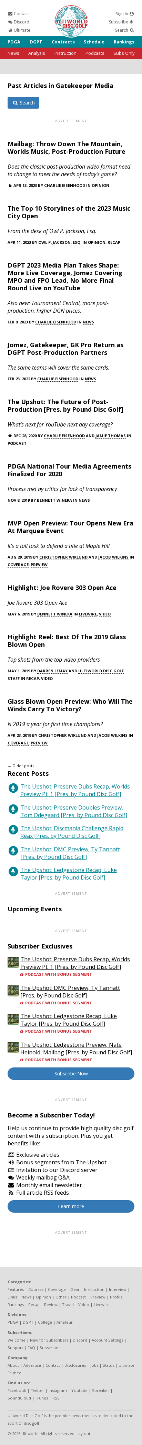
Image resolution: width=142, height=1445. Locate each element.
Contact (21, 14)
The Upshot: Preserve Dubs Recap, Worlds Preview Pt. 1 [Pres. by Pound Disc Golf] (75, 790)
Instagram (58, 1390)
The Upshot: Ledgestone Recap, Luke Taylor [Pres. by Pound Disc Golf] (68, 873)
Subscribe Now (71, 1073)
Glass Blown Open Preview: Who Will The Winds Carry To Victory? (70, 705)
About (13, 1365)
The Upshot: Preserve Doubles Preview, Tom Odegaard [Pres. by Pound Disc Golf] (73, 811)
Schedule (94, 42)
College (45, 1322)
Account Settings (107, 1340)
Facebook (17, 1390)
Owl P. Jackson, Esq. (59, 242)
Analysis (36, 53)
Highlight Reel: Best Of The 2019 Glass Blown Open (67, 641)
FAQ (31, 1347)
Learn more (71, 1206)
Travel (68, 1304)
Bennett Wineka (54, 500)
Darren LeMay (52, 670)
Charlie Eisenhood (64, 185)
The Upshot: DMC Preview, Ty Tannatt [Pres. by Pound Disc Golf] (70, 853)
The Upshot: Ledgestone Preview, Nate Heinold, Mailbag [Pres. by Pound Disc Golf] (76, 1048)
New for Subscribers (49, 1340)
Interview (117, 1289)
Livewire (88, 613)
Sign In (122, 14)
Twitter (37, 1390)
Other (61, 1297)
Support (15, 1347)
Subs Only (123, 53)
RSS (56, 1398)
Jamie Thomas (110, 435)
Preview (39, 564)
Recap (114, 242)
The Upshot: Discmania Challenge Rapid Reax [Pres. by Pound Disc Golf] (71, 832)
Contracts (63, 42)
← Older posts (21, 765)
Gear (75, 1289)
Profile (116, 1297)
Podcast (17, 443)
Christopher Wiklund (63, 557)
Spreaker (100, 1390)
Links (12, 1297)
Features (16, 1289)
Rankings (124, 42)
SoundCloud (19, 1398)
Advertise (32, 1365)
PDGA (14, 42)
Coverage (18, 564)
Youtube (79, 1390)
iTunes (42, 1398)
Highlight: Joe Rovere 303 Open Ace (62, 587)
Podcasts (94, 53)
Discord (21, 22)
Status (108, 1365)
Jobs (94, 1365)
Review (51, 1304)
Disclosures (75, 1365)
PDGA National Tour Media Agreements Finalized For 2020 (69, 470)
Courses (35, 1289)
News (13, 53)
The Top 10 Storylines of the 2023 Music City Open (69, 212)
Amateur (65, 1322)
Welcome (17, 1340)
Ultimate (21, 30)
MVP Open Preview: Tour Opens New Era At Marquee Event (70, 527)
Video (105, 613)
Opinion (100, 185)
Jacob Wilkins (113, 557)
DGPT (36, 42)
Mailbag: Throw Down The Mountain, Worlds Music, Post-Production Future (66, 147)
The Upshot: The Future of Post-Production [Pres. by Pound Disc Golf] (65, 405)
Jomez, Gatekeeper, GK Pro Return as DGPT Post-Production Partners (65, 349)
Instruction (65, 53)
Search (122, 30)
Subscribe (119, 22)
